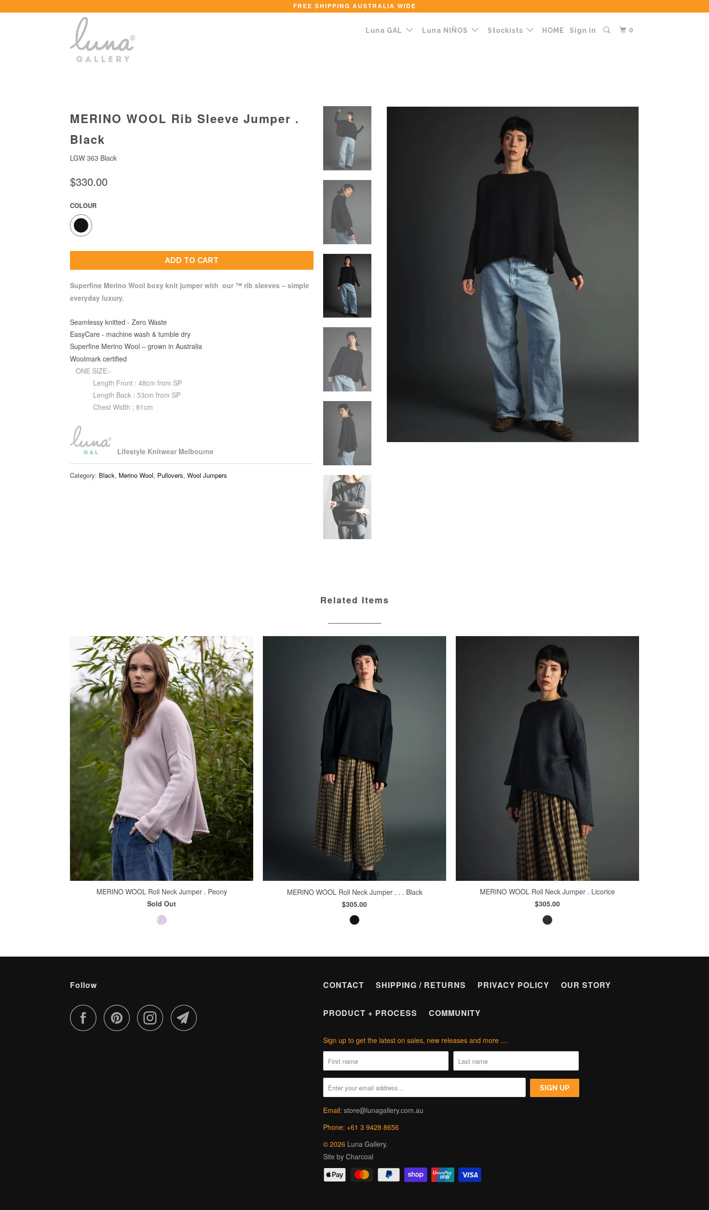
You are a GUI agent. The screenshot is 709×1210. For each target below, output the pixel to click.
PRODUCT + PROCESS (370, 1012)
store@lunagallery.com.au (383, 1110)
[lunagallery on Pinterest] (119, 1017)
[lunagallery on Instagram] (153, 1017)
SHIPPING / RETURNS (421, 984)
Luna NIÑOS (447, 30)
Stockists (507, 30)
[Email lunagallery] (187, 1017)
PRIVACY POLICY (513, 984)
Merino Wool (136, 475)
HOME (553, 30)
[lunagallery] (119, 39)
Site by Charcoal (348, 1156)
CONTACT (343, 984)
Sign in (583, 30)
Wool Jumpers (207, 475)
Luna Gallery (366, 1144)
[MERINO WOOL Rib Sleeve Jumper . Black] (512, 275)
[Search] (607, 30)
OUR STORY (586, 984)
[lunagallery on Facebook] (86, 1017)
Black (107, 475)
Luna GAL (386, 30)
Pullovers (170, 475)
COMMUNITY (455, 1012)
